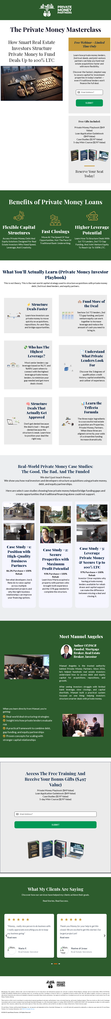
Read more (12, 941)
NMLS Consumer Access (28, 1009)
